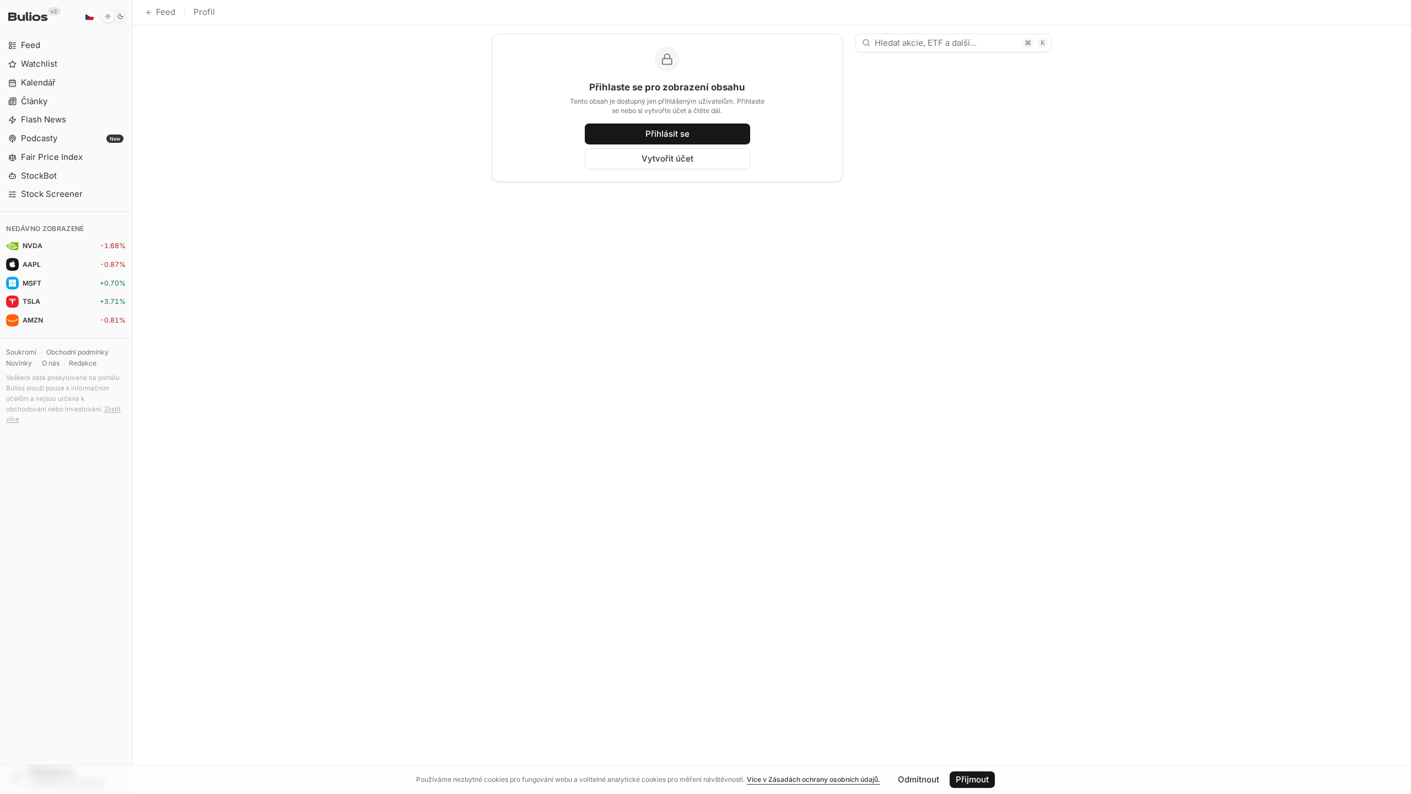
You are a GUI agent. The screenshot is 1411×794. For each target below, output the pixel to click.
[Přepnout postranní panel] (132, 397)
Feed (165, 12)
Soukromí (21, 352)
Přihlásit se (667, 133)
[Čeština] (89, 16)
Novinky (19, 363)
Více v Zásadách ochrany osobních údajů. (813, 779)
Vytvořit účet (667, 158)
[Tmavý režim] (114, 16)
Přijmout (972, 779)
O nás (51, 363)
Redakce (82, 363)
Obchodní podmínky (77, 352)
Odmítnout (918, 779)
